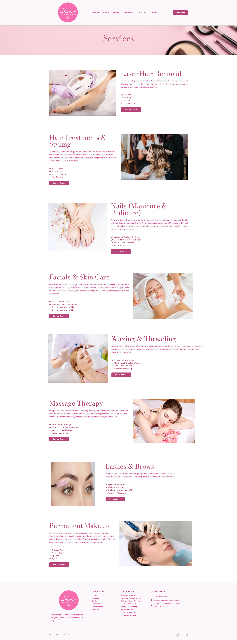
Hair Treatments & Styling (130, 598)
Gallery (142, 13)
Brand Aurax (69, 634)
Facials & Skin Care (128, 604)
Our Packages (97, 606)
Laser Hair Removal (128, 595)
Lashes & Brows (126, 609)
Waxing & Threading (128, 606)
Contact (154, 13)
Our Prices (130, 13)
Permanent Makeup (128, 615)
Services (117, 13)
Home (96, 13)
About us (95, 598)
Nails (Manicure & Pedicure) (131, 601)
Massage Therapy (127, 612)
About (106, 13)
